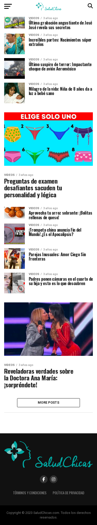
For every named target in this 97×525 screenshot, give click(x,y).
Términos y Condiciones (30, 492)
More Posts (48, 402)
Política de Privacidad (68, 492)
